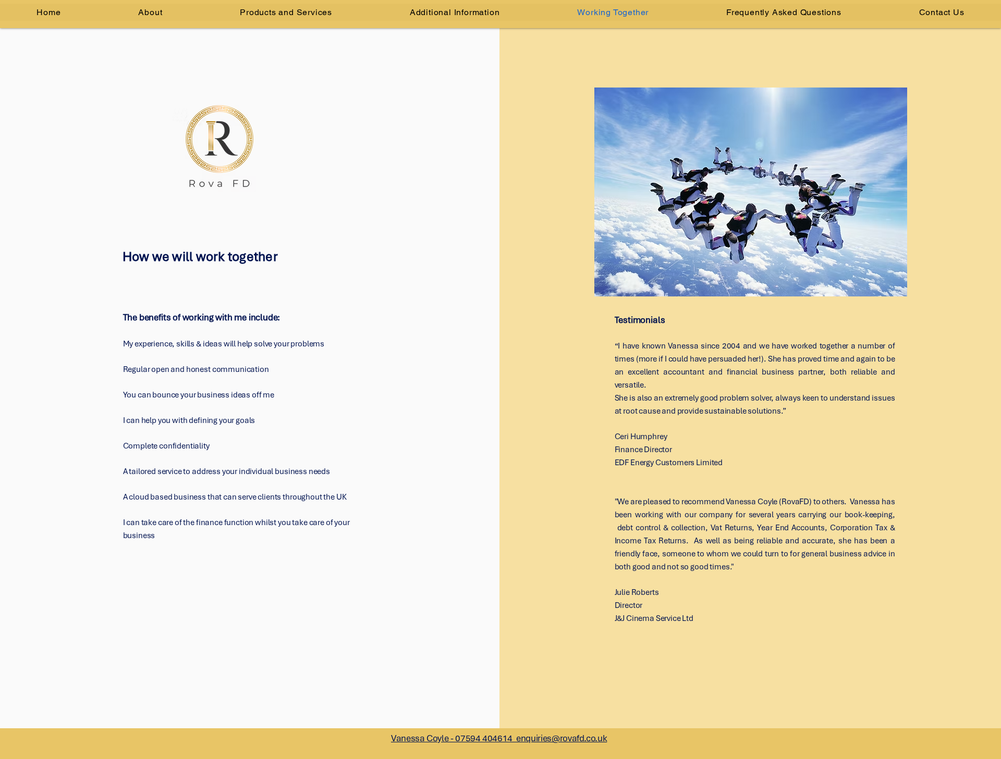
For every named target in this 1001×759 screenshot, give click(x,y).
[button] (454, 12)
